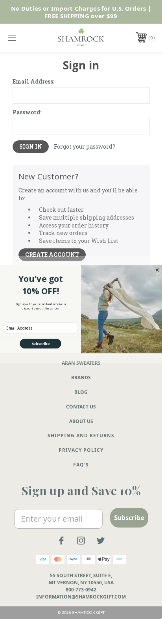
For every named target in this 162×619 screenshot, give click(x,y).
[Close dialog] (157, 270)
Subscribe (40, 343)
